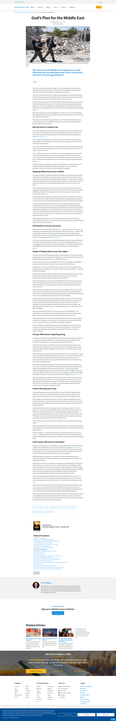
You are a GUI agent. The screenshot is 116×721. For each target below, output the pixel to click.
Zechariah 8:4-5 (42, 136)
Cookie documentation (13, 717)
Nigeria (49, 695)
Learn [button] (55, 7)
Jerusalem (40, 507)
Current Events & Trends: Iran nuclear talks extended (44, 565)
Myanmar (50, 688)
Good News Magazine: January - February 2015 (29, 12)
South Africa (50, 699)
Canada (38, 690)
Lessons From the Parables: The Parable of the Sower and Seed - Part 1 (48, 555)
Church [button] (63, 7)
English (16, 697)
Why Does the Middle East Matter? (49, 639)
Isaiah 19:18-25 (76, 374)
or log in (58, 615)
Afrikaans (16, 690)
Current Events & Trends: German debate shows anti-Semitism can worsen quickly (50, 562)
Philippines (50, 697)
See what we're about (36, 671)
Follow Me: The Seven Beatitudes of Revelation (43, 557)
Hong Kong (39, 699)
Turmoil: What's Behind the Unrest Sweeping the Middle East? (66, 640)
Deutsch (16, 692)
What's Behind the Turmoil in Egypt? (33, 639)
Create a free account (58, 613)
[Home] (21, 7)
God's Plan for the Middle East (40, 549)
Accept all (105, 714)
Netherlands (50, 690)
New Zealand (50, 692)
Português (28, 692)
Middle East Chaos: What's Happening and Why (43, 539)
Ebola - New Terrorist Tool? (39, 552)
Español (27, 686)
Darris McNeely (62, 22)
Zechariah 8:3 (55, 237)
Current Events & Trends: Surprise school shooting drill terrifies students (48, 567)
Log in (100, 2)
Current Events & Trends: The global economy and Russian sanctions (47, 568)
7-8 (60, 237)
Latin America (51, 686)
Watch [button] (48, 7)
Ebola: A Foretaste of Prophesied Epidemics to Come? (44, 551)
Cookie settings (67, 714)
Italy (37, 701)
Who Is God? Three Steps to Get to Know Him (43, 560)
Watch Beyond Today (80, 671)
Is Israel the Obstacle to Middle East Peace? (42, 542)
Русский (27, 695)
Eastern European (18, 695)
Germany (38, 697)
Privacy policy (5, 717)
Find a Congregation (18, 2)
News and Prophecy (38, 512)
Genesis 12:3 (36, 434)
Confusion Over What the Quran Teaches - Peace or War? (45, 544)
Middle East (62, 507)
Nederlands (28, 690)
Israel (46, 507)
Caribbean (39, 692)
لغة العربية (17, 686)
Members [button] (71, 7)
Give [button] (98, 7)
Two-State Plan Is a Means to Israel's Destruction (43, 547)
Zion (34, 507)
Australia (38, 686)
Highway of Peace (49, 512)
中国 (16, 688)
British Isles (39, 688)
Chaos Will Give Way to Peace (39, 538)
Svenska (27, 697)
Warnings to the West (38, 564)
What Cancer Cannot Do (38, 554)
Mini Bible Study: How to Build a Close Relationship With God (46, 559)
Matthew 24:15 (76, 447)
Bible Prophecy (53, 507)
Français (27, 688)
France (38, 695)
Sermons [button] (40, 7)
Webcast (32, 7)
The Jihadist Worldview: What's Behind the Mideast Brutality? (46, 541)
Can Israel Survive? (80, 629)
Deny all (86, 714)
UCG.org (16, 12)
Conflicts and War (71, 507)
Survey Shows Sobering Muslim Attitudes (42, 546)
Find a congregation (58, 671)
